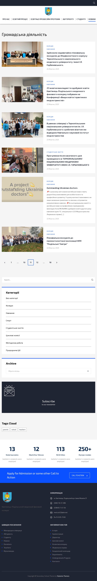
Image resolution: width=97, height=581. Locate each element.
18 (50, 262)
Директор (56, 537)
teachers (22, 430)
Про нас (6, 19)
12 (37, 262)
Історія (54, 530)
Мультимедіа (9, 551)
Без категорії (12, 298)
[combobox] (48, 371)
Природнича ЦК (13, 350)
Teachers (7, 548)
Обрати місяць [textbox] (14, 371)
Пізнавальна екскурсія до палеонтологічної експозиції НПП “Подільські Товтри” (64, 240)
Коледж (50, 46)
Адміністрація (57, 534)
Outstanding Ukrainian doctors (62, 188)
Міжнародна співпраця (13, 530)
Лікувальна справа (59, 548)
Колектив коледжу (59, 544)
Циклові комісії (13, 335)
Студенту (81, 19)
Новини (92, 19)
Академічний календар (61, 551)
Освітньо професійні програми (45, 19)
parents (5, 430)
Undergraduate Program (61, 558)
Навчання (51, 49)
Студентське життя (55, 152)
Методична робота (14, 343)
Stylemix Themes (63, 576)
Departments (57, 554)
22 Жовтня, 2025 (53, 248)
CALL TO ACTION (78, 475)
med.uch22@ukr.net (60, 512)
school (13, 430)
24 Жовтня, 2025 (53, 69)
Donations (8, 544)
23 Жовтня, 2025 (53, 104)
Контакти (56, 561)
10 (24, 262)
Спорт (8, 320)
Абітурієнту (68, 19)
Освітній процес (20, 19)
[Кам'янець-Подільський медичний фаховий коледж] (48, 11)
